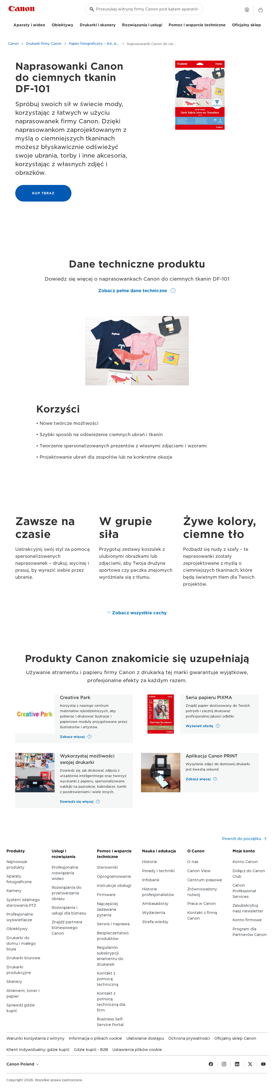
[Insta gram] (224, 1064)
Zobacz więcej (73, 736)
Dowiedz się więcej (77, 802)
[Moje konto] (247, 9)
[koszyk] (260, 10)
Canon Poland (20, 1064)
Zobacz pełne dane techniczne (133, 290)
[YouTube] (263, 1064)
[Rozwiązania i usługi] (164, 24)
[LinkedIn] (237, 1064)
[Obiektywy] (75, 24)
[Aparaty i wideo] (47, 24)
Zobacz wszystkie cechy (139, 612)
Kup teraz (43, 193)
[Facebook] (211, 1064)
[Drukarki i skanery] (118, 24)
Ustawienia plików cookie (137, 1049)
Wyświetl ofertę (200, 726)
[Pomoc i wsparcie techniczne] (228, 24)
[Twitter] (250, 1064)
